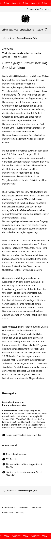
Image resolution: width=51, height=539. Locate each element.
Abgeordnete (10, 29)
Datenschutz (23, 507)
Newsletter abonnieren (16, 454)
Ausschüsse (27, 29)
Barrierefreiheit (9, 507)
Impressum (36, 507)
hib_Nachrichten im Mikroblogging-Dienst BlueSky (24, 465)
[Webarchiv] (25, 19)
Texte (39, 29)
